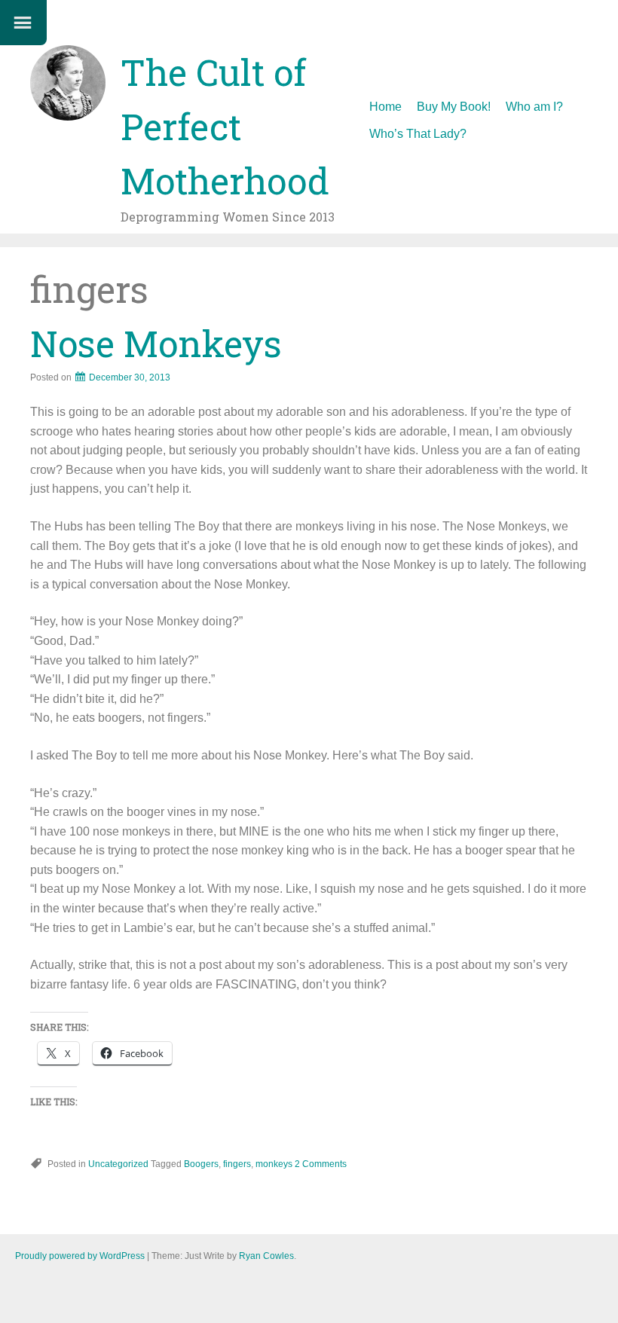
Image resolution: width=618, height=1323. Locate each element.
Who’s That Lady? (418, 133)
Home (385, 106)
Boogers (201, 1164)
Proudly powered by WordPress (80, 1256)
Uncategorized (118, 1164)
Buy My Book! (454, 106)
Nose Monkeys (156, 343)
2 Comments (321, 1164)
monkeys (273, 1164)
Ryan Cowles (266, 1256)
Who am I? (534, 106)
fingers (237, 1164)
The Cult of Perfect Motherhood (225, 126)
